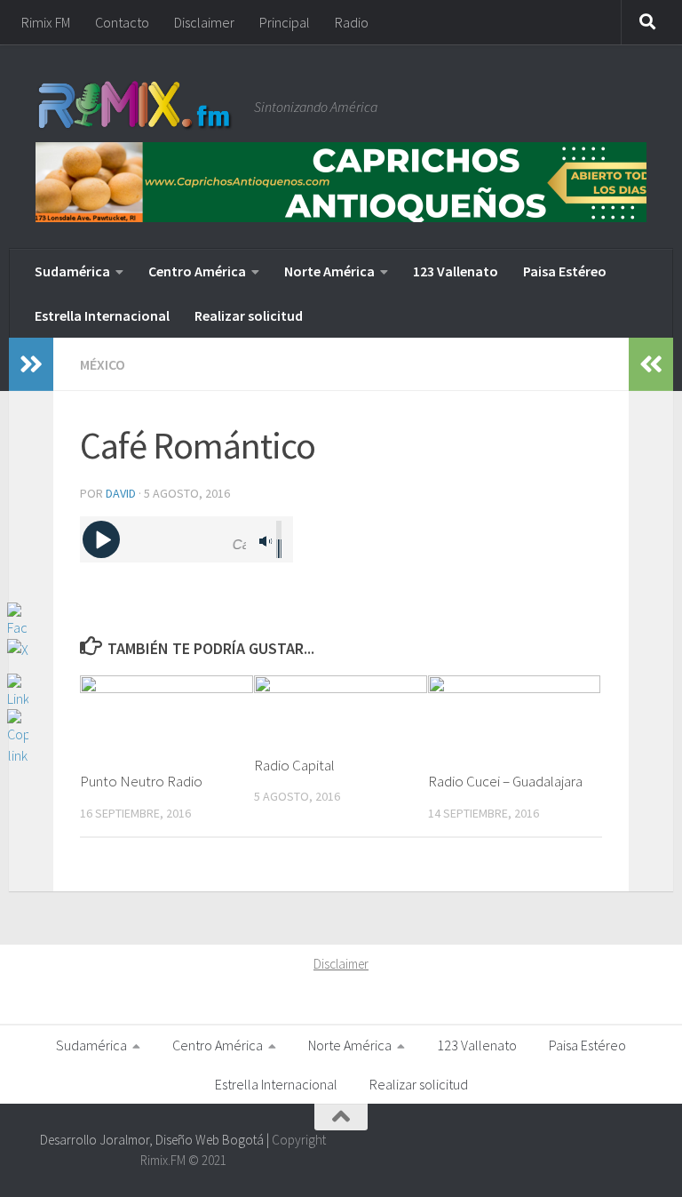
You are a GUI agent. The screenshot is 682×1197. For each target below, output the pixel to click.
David (121, 493)
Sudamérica (72, 271)
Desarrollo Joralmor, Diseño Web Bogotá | (156, 1139)
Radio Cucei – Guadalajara (505, 781)
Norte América (329, 271)
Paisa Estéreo (565, 271)
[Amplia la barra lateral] (31, 364)
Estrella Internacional (102, 315)
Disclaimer (204, 22)
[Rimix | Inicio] (136, 106)
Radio (352, 22)
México (102, 364)
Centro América (197, 271)
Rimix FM (45, 22)
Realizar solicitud (248, 315)
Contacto (122, 22)
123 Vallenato (455, 271)
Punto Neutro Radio (141, 781)
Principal (284, 22)
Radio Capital (294, 765)
